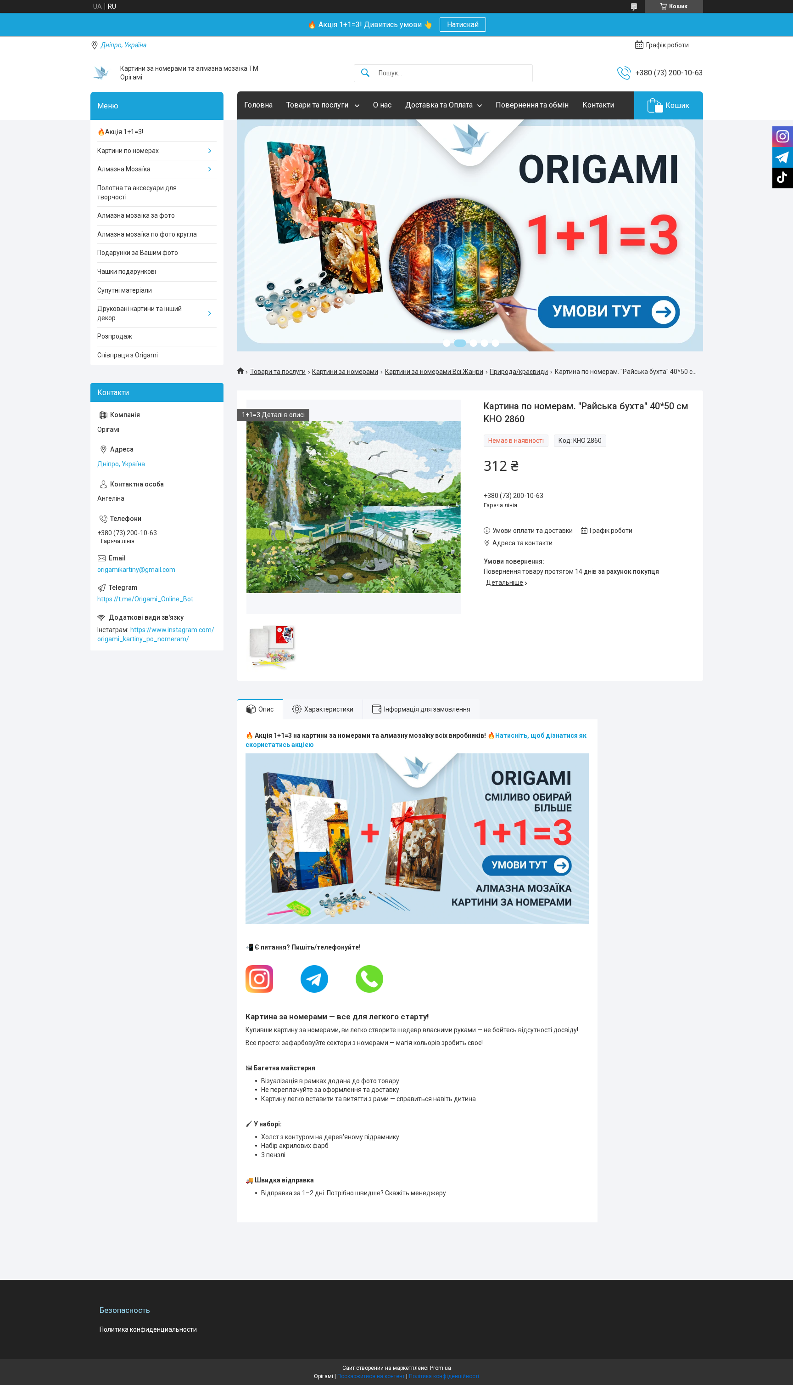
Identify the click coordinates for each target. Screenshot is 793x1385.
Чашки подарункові (126, 271)
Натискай (463, 24)
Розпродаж (114, 336)
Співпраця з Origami (127, 355)
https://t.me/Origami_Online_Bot (145, 599)
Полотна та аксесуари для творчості (137, 192)
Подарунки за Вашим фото (137, 252)
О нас (382, 105)
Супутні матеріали (124, 290)
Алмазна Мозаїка (124, 169)
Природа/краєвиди (519, 371)
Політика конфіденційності (444, 1376)
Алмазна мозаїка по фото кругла (147, 234)
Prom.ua (440, 1368)
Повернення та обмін (532, 105)
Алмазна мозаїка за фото (136, 215)
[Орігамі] (101, 73)
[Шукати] (365, 73)
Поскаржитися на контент (371, 1376)
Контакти (598, 105)
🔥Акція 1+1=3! (120, 132)
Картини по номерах (128, 150)
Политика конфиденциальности (148, 1329)
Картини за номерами (345, 371)
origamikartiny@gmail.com (136, 569)
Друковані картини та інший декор (139, 313)
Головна (258, 105)
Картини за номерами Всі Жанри (434, 371)
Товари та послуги (318, 105)
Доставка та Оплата (439, 105)
